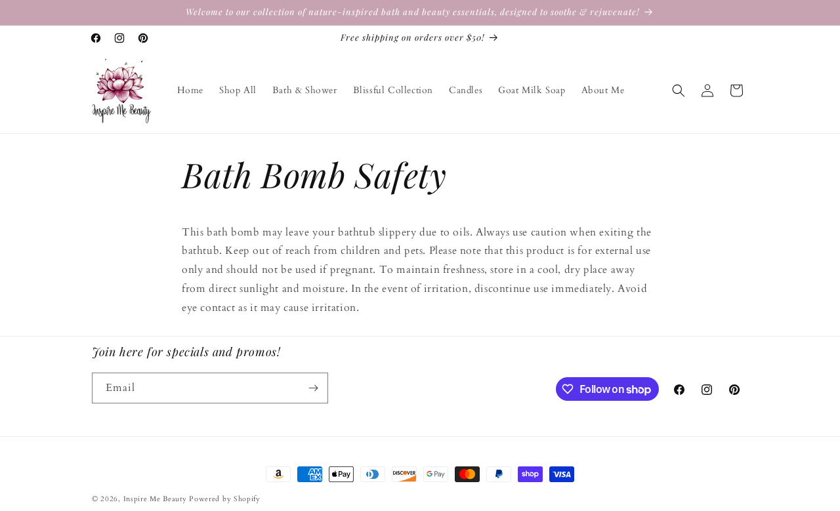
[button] (678, 90)
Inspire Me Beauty (155, 499)
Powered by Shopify (225, 499)
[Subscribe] (313, 388)
